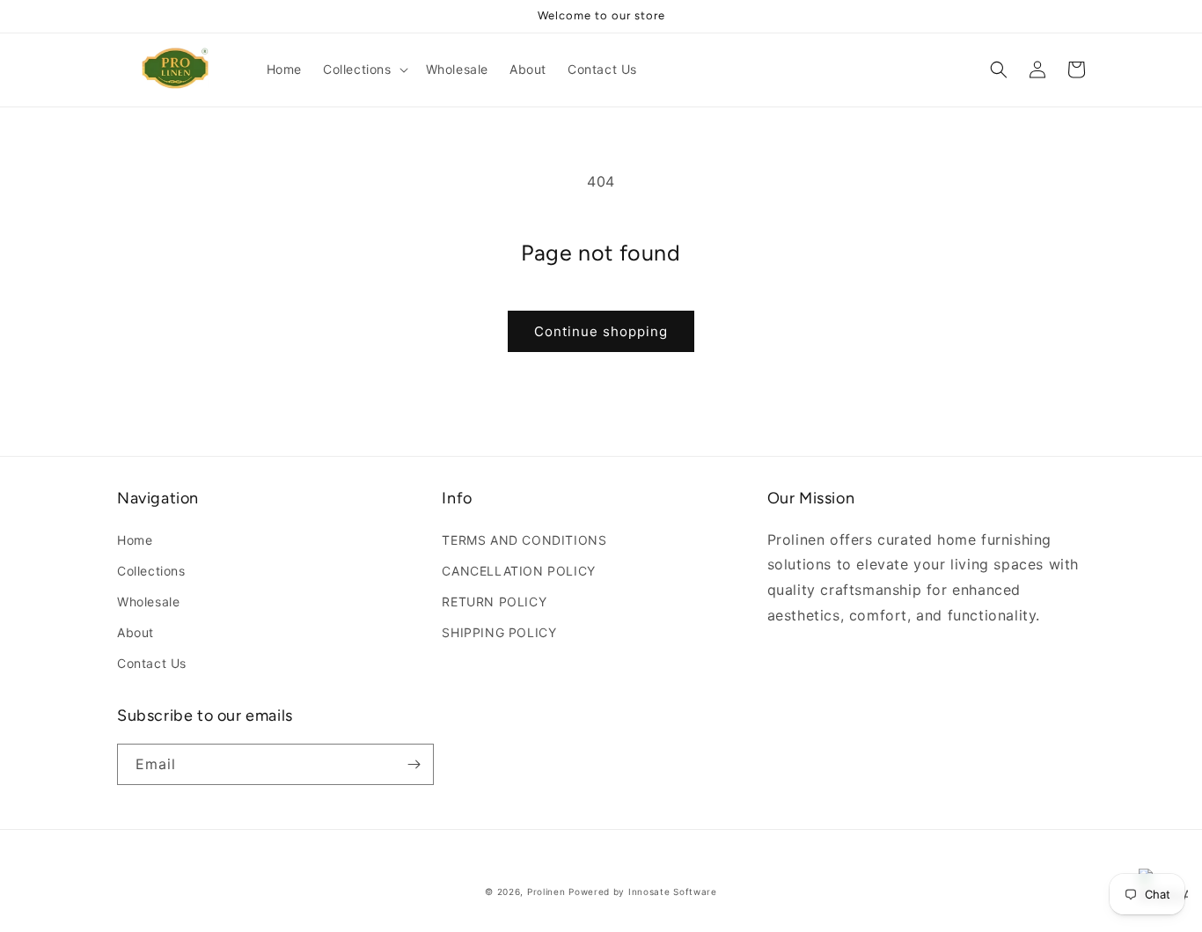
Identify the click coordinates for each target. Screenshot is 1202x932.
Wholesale (148, 601)
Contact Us (152, 663)
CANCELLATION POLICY (518, 570)
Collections (151, 570)
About (135, 632)
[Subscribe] (413, 764)
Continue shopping (601, 331)
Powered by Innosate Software (642, 891)
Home (134, 539)
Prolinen (546, 891)
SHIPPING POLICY (499, 632)
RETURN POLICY (494, 601)
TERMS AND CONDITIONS (524, 539)
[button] (363, 69)
